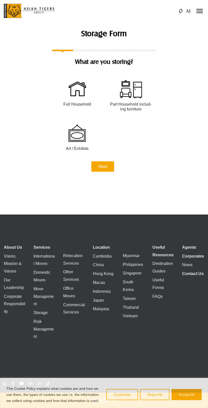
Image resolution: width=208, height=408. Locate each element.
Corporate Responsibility (14, 304)
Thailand (131, 307)
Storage (40, 312)
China (98, 265)
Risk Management (43, 329)
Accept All (186, 395)
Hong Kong (103, 273)
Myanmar (131, 256)
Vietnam (130, 316)
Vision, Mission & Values (13, 264)
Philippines (133, 264)
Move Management (43, 296)
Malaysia (101, 309)
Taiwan (129, 298)
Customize (122, 395)
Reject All (154, 395)
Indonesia (102, 291)
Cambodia (102, 256)
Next (102, 166)
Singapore (132, 273)
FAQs (157, 296)
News (187, 265)
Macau (99, 282)
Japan (98, 300)
